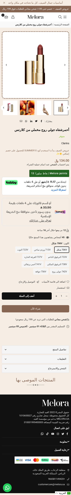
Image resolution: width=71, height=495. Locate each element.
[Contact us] (7, 487)
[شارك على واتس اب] (26, 121)
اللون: (60, 243)
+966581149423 (56, 479)
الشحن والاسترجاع (57, 368)
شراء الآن (35, 308)
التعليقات (61, 358)
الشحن (53, 164)
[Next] (6, 65)
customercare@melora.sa (51, 484)
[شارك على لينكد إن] (31, 121)
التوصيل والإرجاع (27, 281)
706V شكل (61, 250)
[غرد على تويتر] (36, 121)
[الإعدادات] (13, 17)
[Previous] (64, 65)
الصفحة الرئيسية (61, 24)
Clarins (65, 143)
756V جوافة (40, 271)
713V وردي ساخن (42, 250)
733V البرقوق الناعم (57, 257)
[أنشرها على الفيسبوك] (41, 121)
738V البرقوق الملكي (57, 264)
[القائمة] (65, 17)
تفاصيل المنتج (59, 349)
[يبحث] (60, 17)
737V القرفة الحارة (33, 257)
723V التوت (22, 250)
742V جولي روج (59, 271)
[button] (6, 17)
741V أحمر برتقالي (32, 264)
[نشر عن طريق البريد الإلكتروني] (21, 121)
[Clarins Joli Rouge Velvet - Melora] (61, 108)
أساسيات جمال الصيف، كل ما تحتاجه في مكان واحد (35, 2)
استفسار (61, 287)
